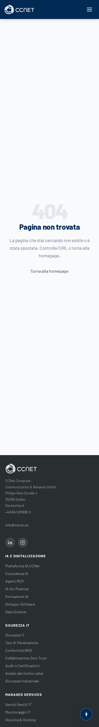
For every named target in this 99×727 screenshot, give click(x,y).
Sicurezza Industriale (22, 681)
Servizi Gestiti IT (18, 704)
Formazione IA (17, 596)
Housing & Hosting (20, 719)
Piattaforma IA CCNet (22, 566)
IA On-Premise (17, 589)
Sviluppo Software (20, 604)
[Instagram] (22, 542)
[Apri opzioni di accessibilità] (86, 714)
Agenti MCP (14, 581)
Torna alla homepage (49, 270)
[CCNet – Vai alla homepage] (19, 9)
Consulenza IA (16, 573)
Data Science (15, 612)
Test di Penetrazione (21, 642)
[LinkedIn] (10, 542)
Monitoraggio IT (18, 712)
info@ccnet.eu (17, 525)
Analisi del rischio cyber (24, 673)
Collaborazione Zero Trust (26, 658)
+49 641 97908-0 (18, 512)
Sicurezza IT (15, 635)
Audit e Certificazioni (22, 665)
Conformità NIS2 (18, 650)
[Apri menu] (89, 9)
